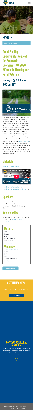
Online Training (8, 243)
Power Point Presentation (10, 166)
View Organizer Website (10, 261)
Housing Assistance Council (11, 249)
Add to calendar (10, 268)
